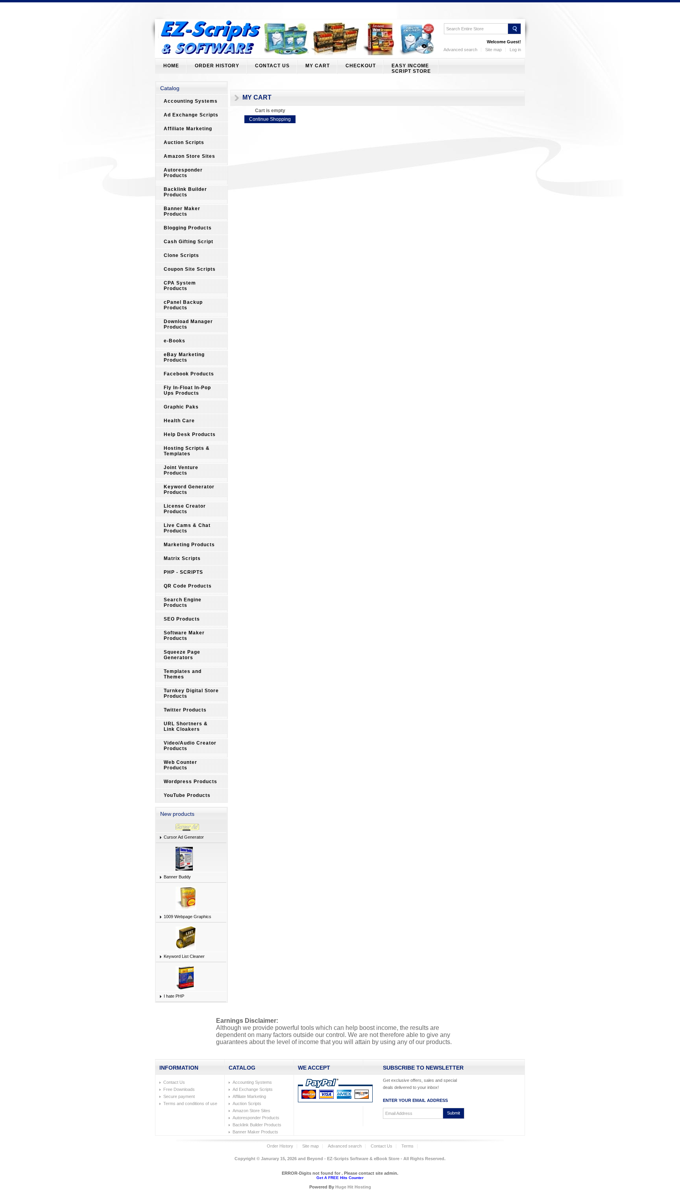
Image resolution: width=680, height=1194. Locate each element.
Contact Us (272, 65)
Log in (515, 49)
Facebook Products (189, 374)
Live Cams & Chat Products (187, 528)
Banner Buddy (177, 876)
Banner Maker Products (182, 211)
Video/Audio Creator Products (190, 745)
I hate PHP (174, 996)
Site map (493, 49)
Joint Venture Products (181, 470)
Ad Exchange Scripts (191, 115)
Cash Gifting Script (188, 241)
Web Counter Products (180, 765)
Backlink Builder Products (185, 192)
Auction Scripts (184, 142)
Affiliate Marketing (188, 128)
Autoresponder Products (183, 172)
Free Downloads (179, 1089)
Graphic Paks (181, 407)
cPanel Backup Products (183, 305)
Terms (407, 1146)
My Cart (317, 65)
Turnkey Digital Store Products (191, 693)
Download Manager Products (188, 324)
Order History (217, 65)
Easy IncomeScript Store (411, 68)
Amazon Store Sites (189, 156)
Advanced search (460, 49)
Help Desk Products (190, 434)
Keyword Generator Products (189, 489)
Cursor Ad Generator (184, 837)
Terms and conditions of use (190, 1103)
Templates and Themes (182, 674)
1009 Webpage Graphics (187, 916)
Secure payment (179, 1096)
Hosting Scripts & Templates (187, 451)
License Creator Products (185, 508)
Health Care (179, 420)
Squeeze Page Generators (182, 654)
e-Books (174, 341)
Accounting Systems (191, 101)
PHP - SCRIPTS (183, 572)
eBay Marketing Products (184, 357)
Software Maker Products (184, 635)
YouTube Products (187, 795)
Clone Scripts (181, 255)
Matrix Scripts (182, 558)
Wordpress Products (190, 781)
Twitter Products (185, 710)
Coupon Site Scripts (190, 269)
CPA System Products (180, 285)
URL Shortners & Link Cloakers (186, 726)
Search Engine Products (182, 602)
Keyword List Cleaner (184, 956)
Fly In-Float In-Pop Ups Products (187, 390)
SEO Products (182, 619)
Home (171, 65)
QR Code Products (188, 586)
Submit (453, 1113)
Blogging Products (188, 228)
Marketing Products (189, 544)
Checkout (361, 65)
